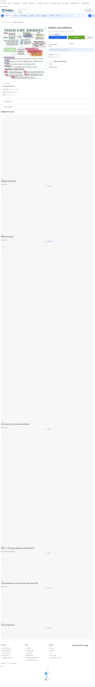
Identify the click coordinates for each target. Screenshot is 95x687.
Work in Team (53, 655)
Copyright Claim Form (7, 657)
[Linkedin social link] (57, 46)
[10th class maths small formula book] (39, 337)
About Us (52, 648)
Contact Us (52, 650)
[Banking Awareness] (24, 146)
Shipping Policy (29, 655)
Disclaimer (28, 648)
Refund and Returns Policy (32, 657)
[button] (3, 192)
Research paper (7, 237)
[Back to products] (3, 24)
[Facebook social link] (52, 46)
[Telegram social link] (61, 46)
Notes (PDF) (4, 184)
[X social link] (54, 46)
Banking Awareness (8, 181)
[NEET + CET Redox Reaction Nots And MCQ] (38, 492)
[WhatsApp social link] (59, 46)
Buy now (76, 37)
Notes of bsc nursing (12, 92)
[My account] (77, 15)
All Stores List (5, 655)
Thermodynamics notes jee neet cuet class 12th (19, 583)
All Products (8, 22)
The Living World (7, 625)
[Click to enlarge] (4, 77)
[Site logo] (8, 10)
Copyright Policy (30, 650)
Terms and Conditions (31, 660)
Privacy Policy (29, 653)
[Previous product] (2, 24)
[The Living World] (26, 610)
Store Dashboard (6, 648)
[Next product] (5, 24)
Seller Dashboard (6, 653)
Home (2, 22)
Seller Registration (6, 650)
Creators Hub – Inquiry (55, 657)
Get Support (90, 37)
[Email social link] (55, 46)
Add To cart (57, 37)
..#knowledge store (55, 57)
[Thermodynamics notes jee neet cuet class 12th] (25, 572)
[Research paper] (34, 215)
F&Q (51, 653)
